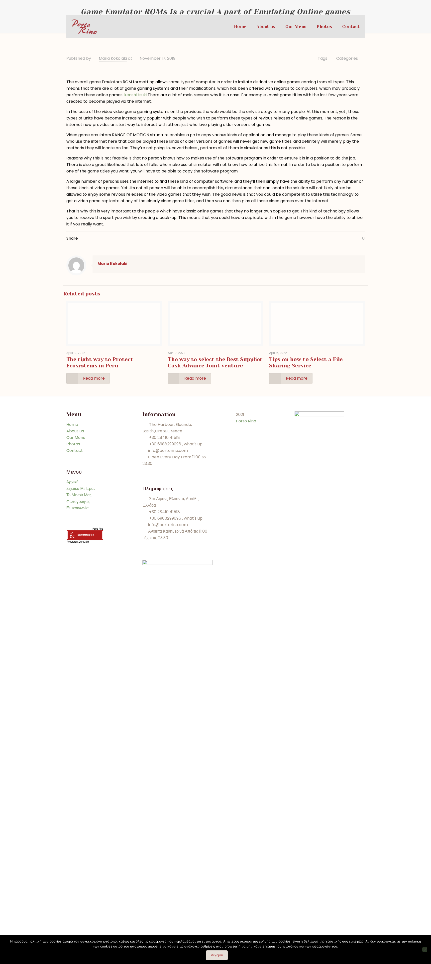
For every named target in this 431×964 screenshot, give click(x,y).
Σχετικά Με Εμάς (81, 488)
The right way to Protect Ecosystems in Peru (99, 362)
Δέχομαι (217, 955)
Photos (73, 444)
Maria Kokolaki (113, 58)
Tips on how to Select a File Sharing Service (306, 362)
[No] (424, 949)
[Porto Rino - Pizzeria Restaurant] (84, 26)
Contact (74, 450)
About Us (75, 431)
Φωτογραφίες (78, 501)
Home (72, 424)
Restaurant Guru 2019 (78, 541)
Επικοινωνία (77, 508)
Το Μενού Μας (79, 495)
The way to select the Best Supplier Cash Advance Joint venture (215, 362)
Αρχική (72, 482)
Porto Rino (98, 528)
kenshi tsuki (135, 95)
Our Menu (75, 437)
